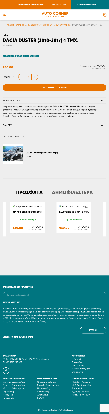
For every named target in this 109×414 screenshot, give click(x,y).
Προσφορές (8, 398)
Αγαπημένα (42, 395)
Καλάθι (40, 398)
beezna (70, 410)
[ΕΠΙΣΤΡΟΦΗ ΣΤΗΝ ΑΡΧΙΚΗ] (55, 14)
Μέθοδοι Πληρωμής (81, 382)
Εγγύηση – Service (80, 392)
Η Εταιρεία (77, 359)
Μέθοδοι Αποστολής (81, 385)
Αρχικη (10, 25)
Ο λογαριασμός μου (46, 382)
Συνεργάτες (77, 362)
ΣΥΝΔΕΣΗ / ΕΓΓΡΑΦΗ (86, 5)
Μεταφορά (8, 395)
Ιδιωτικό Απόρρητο (81, 369)
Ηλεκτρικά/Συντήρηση (13, 388)
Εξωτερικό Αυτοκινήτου (40, 25)
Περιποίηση (8, 392)
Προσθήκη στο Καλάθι (54, 87)
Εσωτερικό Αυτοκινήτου (14, 385)
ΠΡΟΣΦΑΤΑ (29, 192)
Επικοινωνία (77, 372)
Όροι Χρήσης (78, 365)
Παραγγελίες (43, 388)
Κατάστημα (21, 25)
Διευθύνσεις (43, 392)
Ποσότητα (8, 77)
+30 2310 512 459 (59, 5)
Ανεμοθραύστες (62, 25)
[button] (5, 14)
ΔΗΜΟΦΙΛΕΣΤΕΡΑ (72, 192)
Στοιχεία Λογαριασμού (48, 385)
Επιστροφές (77, 388)
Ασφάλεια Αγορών (81, 395)
